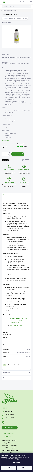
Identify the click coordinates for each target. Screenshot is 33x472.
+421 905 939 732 (9, 414)
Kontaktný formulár (9, 427)
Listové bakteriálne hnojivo (13, 364)
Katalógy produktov (6, 443)
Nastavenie (16, 462)
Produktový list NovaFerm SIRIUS (18, 318)
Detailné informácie (7, 140)
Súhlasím (24, 468)
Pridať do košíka (16, 154)
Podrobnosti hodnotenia (22, 18)
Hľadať (29, 6)
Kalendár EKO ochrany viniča (9, 448)
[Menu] (31, 2)
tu (18, 459)
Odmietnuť (9, 468)
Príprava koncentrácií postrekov (9, 440)
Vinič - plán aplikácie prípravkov (9, 445)
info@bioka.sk (8, 411)
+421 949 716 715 (9, 418)
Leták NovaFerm (16, 325)
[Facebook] (3, 422)
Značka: (6, 22)
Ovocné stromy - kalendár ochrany (10, 450)
